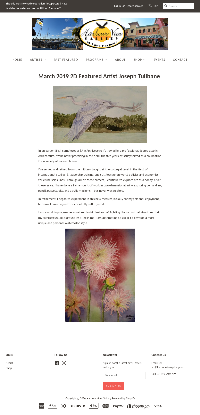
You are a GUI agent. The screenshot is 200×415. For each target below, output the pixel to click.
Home (17, 59)
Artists (37, 59)
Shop (138, 59)
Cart (156, 6)
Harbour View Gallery (99, 398)
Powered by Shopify (123, 398)
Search (9, 363)
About (120, 59)
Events (159, 59)
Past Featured (66, 59)
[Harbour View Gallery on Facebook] (56, 364)
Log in (117, 6)
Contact (180, 59)
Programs (95, 59)
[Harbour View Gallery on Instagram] (64, 364)
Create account (135, 6)
